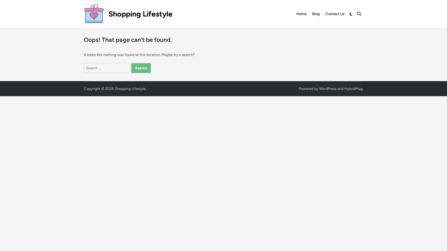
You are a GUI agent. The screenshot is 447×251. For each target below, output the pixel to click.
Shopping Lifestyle (140, 14)
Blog (316, 14)
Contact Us (334, 14)
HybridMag (353, 88)
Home (301, 14)
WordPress (327, 88)
